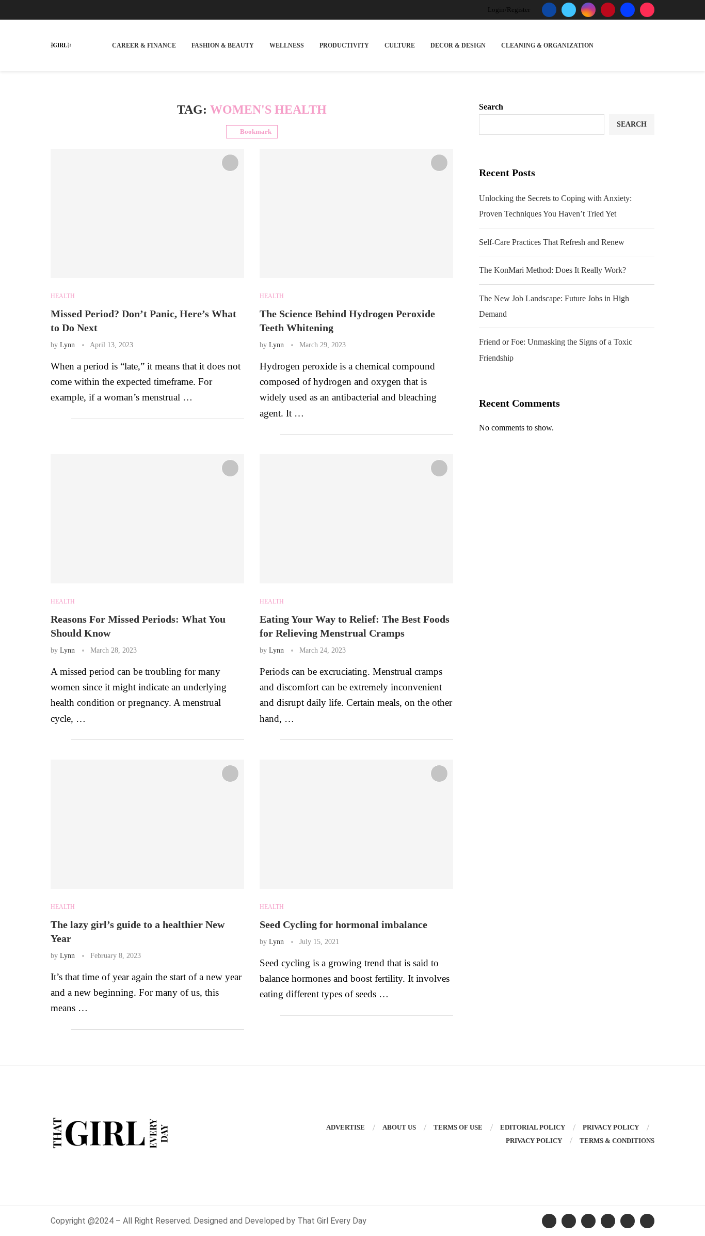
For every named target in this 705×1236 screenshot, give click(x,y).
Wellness (286, 45)
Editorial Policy (532, 1127)
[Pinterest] (608, 10)
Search (491, 106)
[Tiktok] (647, 10)
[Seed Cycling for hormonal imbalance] (356, 824)
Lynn (67, 345)
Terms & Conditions (617, 1141)
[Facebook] (549, 10)
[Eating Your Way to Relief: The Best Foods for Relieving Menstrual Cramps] (356, 518)
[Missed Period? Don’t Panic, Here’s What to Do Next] (147, 213)
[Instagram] (588, 10)
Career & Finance (144, 45)
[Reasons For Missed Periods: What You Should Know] (147, 518)
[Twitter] (569, 10)
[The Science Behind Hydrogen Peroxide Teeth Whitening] (356, 213)
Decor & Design (458, 45)
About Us (399, 1127)
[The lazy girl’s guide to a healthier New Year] (147, 824)
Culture (399, 45)
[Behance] (627, 10)
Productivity (344, 45)
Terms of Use (458, 1127)
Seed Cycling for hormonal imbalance (343, 924)
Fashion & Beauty (222, 45)
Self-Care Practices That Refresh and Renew (551, 242)
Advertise (345, 1127)
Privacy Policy (611, 1127)
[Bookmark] (230, 163)
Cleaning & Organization (547, 45)
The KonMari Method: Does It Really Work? (552, 270)
